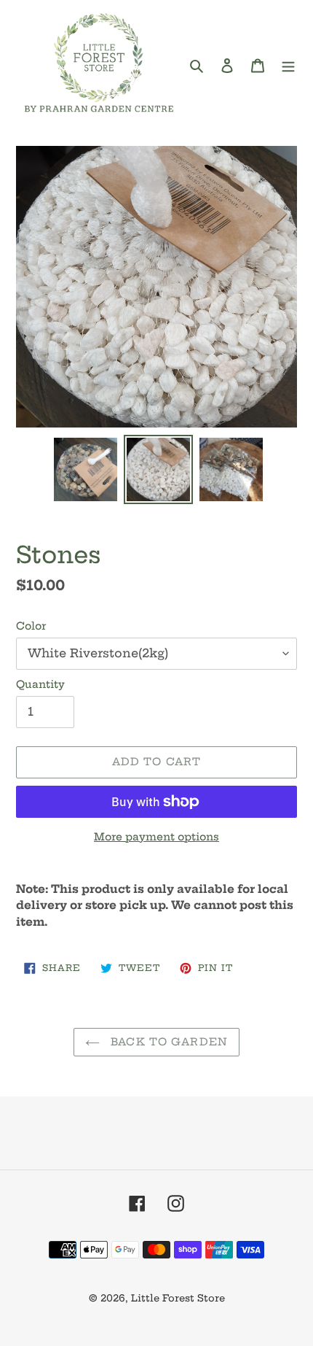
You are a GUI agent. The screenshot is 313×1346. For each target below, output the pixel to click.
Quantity (40, 684)
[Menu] (288, 65)
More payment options (156, 836)
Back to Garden (167, 1041)
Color (31, 626)
